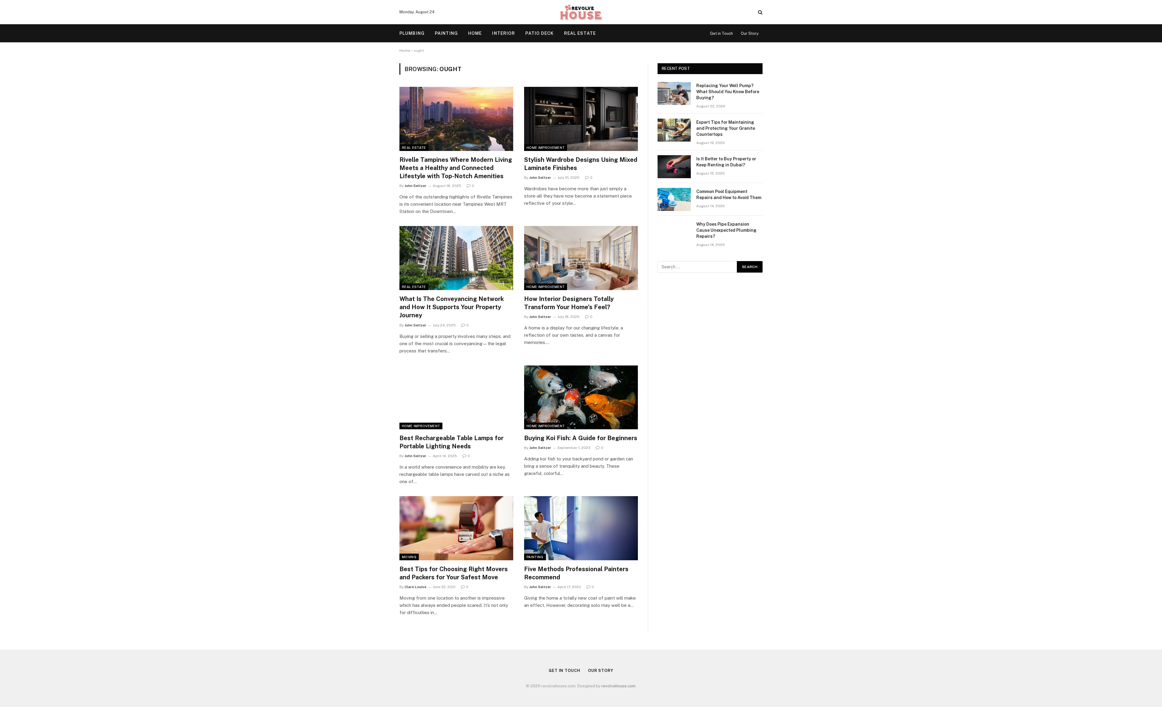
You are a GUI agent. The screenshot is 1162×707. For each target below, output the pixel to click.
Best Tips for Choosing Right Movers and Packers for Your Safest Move (453, 573)
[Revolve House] (581, 12)
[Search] (760, 12)
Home (475, 33)
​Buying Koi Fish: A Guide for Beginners (580, 438)
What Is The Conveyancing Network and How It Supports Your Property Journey (451, 307)
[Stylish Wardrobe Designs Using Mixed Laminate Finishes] (581, 119)
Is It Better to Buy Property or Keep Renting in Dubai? (726, 161)
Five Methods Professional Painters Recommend (576, 573)
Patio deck (539, 33)
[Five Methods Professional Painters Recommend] (581, 528)
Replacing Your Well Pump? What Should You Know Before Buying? (727, 91)
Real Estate (580, 33)
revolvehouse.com (618, 686)
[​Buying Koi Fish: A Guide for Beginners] (581, 397)
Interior (503, 33)
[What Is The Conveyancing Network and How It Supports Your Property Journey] (456, 258)
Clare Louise (415, 587)
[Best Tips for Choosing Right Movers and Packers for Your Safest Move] (456, 528)
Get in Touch (721, 33)
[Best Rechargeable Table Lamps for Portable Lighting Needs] (456, 397)
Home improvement (546, 147)
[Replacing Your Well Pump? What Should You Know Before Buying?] (674, 93)
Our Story (750, 33)
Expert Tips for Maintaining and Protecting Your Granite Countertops (725, 128)
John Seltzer (415, 186)
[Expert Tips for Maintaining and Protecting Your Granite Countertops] (674, 130)
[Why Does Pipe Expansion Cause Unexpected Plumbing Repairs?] (674, 232)
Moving (409, 557)
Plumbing (412, 33)
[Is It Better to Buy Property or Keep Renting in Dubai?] (674, 166)
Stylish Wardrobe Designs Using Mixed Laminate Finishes (580, 164)
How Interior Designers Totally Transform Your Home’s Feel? (569, 303)
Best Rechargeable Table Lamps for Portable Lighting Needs (451, 442)
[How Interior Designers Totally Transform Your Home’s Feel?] (581, 258)
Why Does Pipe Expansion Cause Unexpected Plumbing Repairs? (726, 230)
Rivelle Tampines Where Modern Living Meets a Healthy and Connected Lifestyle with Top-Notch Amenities (455, 168)
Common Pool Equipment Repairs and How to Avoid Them (728, 194)
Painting (446, 33)
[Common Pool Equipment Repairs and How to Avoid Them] (674, 199)
